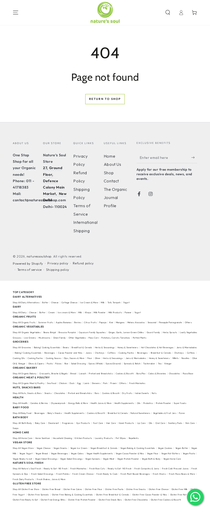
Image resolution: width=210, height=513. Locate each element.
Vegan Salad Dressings (46, 459)
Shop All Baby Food (22, 413)
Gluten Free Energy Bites (53, 499)
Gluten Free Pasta (114, 489)
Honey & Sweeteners (128, 347)
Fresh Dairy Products (23, 479)
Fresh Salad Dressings (42, 474)
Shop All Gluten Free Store (26, 489)
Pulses (58, 363)
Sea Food (51, 383)
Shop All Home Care (23, 438)
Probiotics (148, 403)
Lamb (86, 383)
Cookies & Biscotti (125, 373)
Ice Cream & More (89, 302)
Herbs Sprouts (170, 332)
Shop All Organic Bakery (25, 373)
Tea (160, 363)
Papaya (103, 322)
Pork (105, 383)
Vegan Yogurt (26, 453)
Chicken (63, 383)
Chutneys (99, 353)
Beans (66, 347)
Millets (176, 358)
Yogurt (126, 302)
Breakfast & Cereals (161, 353)
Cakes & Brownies (157, 373)
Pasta (49, 363)
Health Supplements (124, 403)
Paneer (128, 312)
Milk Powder (100, 312)
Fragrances (68, 423)
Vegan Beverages (59, 453)
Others (188, 322)
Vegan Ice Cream (79, 448)
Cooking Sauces (53, 358)
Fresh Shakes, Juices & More (51, 479)
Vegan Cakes (77, 453)
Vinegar (168, 363)
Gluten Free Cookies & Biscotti (166, 499)
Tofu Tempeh (114, 302)
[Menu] (15, 12)
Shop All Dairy (19, 312)
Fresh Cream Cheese (82, 474)
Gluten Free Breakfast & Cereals (112, 494)
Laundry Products (104, 438)
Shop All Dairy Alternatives (26, 302)
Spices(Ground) (113, 363)
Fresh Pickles (62, 474)
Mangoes (120, 322)
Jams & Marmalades (135, 358)
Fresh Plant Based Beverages (135, 474)
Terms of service (29, 270)
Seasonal (152, 322)
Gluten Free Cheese (159, 489)
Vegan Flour (153, 453)
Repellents (134, 438)
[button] (167, 12)
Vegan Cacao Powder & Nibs (130, 453)
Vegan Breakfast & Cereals (103, 448)
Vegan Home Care (172, 459)
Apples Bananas (63, 322)
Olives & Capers (36, 363)
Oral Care (160, 423)
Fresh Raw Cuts (97, 468)
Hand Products (126, 423)
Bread (73, 373)
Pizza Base (188, 373)
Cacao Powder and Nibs (70, 353)
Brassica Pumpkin (67, 332)
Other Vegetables (77, 337)
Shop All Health (20, 403)
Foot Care (98, 423)
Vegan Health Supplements (100, 453)
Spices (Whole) (96, 363)
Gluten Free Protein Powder (82, 499)
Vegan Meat (108, 459)
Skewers (96, 383)
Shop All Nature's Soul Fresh (27, 468)
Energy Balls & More (78, 403)
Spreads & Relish (132, 363)
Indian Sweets (142, 393)
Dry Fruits (127, 393)
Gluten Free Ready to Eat (25, 499)
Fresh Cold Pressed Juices (175, 468)
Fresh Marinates (137, 383)
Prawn (113, 383)
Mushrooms (44, 337)
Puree (182, 413)
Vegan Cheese (44, 448)
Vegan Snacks (60, 448)
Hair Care (111, 423)
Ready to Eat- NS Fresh (56, 468)
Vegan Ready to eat (22, 459)
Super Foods (180, 403)
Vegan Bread (42, 453)
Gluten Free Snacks (136, 489)
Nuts (154, 393)
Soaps (16, 428)
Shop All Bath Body (22, 423)
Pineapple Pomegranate (170, 322)
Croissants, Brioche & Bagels (53, 373)
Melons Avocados (136, 322)
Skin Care (190, 423)
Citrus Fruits (90, 322)
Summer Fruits (45, 322)
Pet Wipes (121, 438)
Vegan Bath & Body (151, 459)
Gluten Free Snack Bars (110, 499)
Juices (89, 353)
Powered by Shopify (28, 263)
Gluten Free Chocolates (136, 499)
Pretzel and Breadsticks (101, 373)
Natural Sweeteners (140, 413)
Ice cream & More (67, 312)
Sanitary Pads (175, 423)
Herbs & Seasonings (105, 347)
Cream (51, 312)
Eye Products (83, 423)
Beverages (50, 353)
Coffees (112, 353)
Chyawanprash (58, 403)
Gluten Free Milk (180, 489)
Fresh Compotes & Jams (146, 468)
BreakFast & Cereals (82, 347)
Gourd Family (153, 332)
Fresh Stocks (159, 474)
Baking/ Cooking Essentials (47, 347)
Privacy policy (57, 263)
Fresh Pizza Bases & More (182, 474)
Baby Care (40, 423)
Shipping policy (57, 270)
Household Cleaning (62, 438)
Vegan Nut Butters (170, 453)
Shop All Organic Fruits (24, 322)
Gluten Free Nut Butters (182, 494)
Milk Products (115, 312)
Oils (139, 403)
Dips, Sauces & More (74, 358)
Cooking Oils (19, 358)
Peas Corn (94, 337)
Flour (89, 358)
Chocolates (174, 373)
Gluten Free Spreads (38, 494)
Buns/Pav (141, 373)
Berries (77, 322)
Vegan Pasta (189, 453)
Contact (111, 180)
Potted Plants (139, 337)
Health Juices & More (101, 403)
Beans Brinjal (50, 332)
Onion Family (59, 337)
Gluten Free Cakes (73, 489)
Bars (97, 393)
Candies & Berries (39, 403)
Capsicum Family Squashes (92, 332)
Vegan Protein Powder (128, 459)
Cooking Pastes (126, 353)
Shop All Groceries (22, 347)
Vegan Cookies (165, 448)
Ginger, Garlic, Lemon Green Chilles (126, 332)
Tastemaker (149, 363)
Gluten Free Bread (51, 489)
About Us (112, 164)
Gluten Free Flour (93, 489)
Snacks (48, 393)
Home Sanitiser (42, 438)
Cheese (55, 302)
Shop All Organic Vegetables (27, 332)
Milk (103, 302)
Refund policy (83, 263)
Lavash (82, 373)
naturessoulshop (39, 256)
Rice (66, 363)
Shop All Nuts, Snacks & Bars (27, 393)
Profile (110, 205)
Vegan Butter (181, 448)
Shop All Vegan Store (23, 448)
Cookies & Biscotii (111, 393)
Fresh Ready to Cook (107, 474)
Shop (109, 172)
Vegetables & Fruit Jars (164, 413)
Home (109, 156)
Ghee (97, 358)
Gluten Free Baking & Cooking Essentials (72, 494)
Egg (79, 383)
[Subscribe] (194, 157)
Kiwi (111, 322)
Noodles (186, 358)
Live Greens (30, 337)
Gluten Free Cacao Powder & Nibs (149, 494)
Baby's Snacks (55, 413)
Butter (45, 302)
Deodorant (53, 423)
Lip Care (141, 423)
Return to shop (105, 99)
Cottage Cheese (69, 302)
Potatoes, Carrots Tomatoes (115, 337)
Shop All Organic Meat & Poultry (29, 383)
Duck (72, 383)
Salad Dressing (78, 363)
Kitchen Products (83, 438)
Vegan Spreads (92, 459)
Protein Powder (163, 403)
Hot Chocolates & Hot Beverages (157, 347)
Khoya (88, 312)
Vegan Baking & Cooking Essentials (137, 448)
